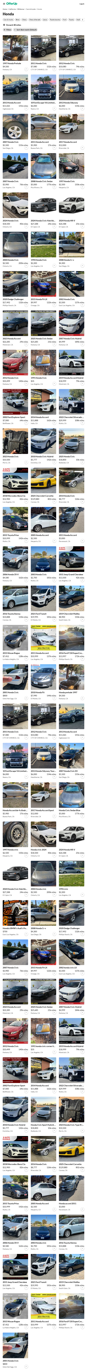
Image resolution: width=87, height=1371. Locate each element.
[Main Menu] (4, 3)
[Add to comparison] (26, 69)
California (12, 9)
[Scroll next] (82, 19)
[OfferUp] (11, 3)
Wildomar (20, 9)
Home (5, 9)
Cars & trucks (31, 9)
